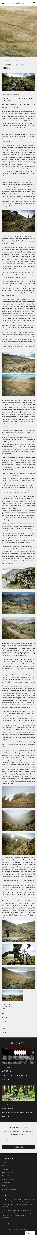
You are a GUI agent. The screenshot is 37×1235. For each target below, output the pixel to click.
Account (5, 1166)
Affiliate (4, 1186)
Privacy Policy (6, 1183)
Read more (5, 1079)
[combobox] (30, 1233)
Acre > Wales (9, 1108)
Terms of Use (6, 1176)
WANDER (6, 1071)
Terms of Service (7, 1172)
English (28, 1233)
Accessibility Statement (9, 1189)
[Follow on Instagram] (8, 1224)
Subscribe (18, 1147)
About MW (5, 1169)
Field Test (19, 60)
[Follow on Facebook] (3, 1224)
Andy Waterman (7, 1018)
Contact (4, 1162)
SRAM (4, 1032)
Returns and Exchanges (9, 1179)
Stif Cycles (5, 1022)
